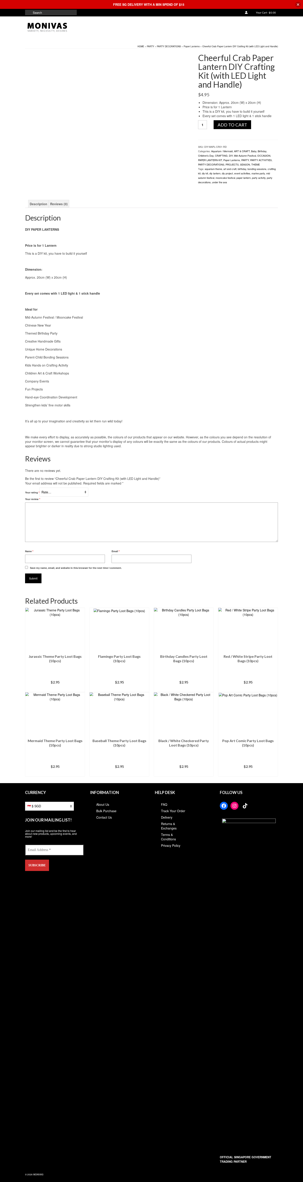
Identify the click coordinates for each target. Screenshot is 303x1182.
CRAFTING (221, 155)
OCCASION (263, 155)
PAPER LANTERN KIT (210, 160)
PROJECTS (232, 164)
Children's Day (206, 155)
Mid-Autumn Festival (245, 155)
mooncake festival (225, 177)
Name (29, 551)
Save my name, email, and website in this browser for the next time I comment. (76, 567)
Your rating (32, 492)
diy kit (205, 173)
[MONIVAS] (65, 27)
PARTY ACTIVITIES (261, 160)
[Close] (298, 4)
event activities (242, 173)
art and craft (229, 169)
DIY (231, 155)
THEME (255, 164)
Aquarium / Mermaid (222, 151)
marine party (258, 173)
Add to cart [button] (55, 689)
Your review (32, 499)
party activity (259, 177)
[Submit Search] (28, 12)
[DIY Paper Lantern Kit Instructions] (46, 175)
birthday (242, 169)
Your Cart (266, 12)
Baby (253, 151)
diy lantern (214, 173)
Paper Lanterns (231, 160)
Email (116, 551)
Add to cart (232, 124)
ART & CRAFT (242, 151)
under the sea (219, 182)
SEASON (245, 164)
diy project (227, 173)
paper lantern (243, 177)
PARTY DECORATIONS (211, 164)
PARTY (245, 160)
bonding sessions (257, 169)
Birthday (262, 151)
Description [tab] (38, 204)
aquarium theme (213, 169)
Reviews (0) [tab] (59, 204)
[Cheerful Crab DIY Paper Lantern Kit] (96, 106)
